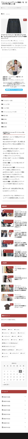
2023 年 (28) (6, 410)
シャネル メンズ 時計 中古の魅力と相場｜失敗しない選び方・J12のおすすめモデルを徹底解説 (21, 235)
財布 (5, 123)
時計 (5, 115)
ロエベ (21, 339)
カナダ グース (6, 339)
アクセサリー (7, 100)
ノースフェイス (6, 336)
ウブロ (20, 336)
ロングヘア (5, 356)
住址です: (5, 80)
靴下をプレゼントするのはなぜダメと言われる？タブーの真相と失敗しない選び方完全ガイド (21, 224)
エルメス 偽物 (6, 181)
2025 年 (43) (6, 401)
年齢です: (18, 76)
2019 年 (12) (6, 427)
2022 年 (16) (6, 414)
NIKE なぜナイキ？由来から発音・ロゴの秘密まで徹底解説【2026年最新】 (21, 244)
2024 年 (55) (6, 405)
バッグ (6, 108)
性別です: (5, 78)
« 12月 (4, 384)
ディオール (21, 40)
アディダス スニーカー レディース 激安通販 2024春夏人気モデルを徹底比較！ (21, 289)
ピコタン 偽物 (6, 162)
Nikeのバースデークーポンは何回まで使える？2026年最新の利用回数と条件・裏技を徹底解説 (21, 214)
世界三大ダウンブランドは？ (9, 346)
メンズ (23, 353)
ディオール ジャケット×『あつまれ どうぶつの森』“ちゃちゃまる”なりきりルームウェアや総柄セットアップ (14, 36)
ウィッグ (6, 104)
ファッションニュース (9, 111)
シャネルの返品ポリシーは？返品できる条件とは (20, 297)
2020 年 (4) (6, 423)
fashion (16, 40)
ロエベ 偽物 (6, 176)
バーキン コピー (7, 158)
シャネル (17, 329)
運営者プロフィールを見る (14, 89)
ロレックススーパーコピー (10, 141)
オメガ (14, 336)
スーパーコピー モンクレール (10, 153)
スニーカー (5, 353)
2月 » (8, 384)
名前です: (5, 76)
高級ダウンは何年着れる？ (8, 349)
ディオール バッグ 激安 (9, 167)
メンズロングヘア (15, 353)
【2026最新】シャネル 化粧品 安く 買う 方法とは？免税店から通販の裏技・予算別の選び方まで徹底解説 (21, 254)
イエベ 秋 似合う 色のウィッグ (20, 269)
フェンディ (20, 349)
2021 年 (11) (6, 418)
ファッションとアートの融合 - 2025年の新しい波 (11, 3)
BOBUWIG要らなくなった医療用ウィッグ (21, 279)
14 (12, 40)
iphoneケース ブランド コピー (11, 148)
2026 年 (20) (6, 397)
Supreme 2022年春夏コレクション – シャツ (20, 306)
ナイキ (10, 329)
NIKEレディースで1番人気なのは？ (10, 343)
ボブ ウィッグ (6, 188)
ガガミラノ (6, 137)
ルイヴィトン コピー (8, 172)
